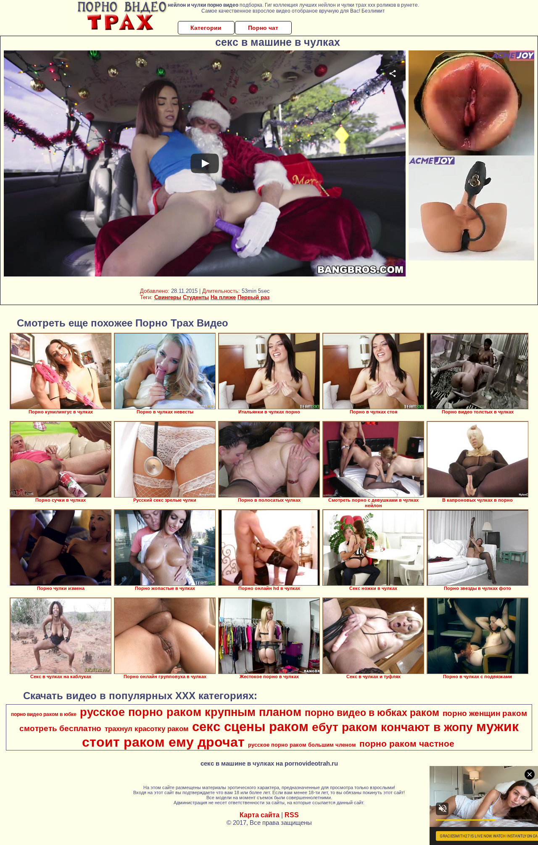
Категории (206, 27)
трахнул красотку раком (147, 728)
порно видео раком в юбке (43, 714)
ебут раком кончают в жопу (392, 727)
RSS (292, 815)
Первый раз (253, 297)
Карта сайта (260, 815)
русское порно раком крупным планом (190, 712)
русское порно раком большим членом (302, 745)
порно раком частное (406, 744)
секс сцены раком (250, 726)
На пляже (223, 297)
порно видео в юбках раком (372, 712)
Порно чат (263, 27)
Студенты (196, 297)
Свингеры (167, 297)
